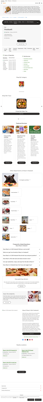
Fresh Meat (13, 201)
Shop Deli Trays (21, 44)
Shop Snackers (21, 41)
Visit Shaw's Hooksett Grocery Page (32, 336)
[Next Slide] (41, 106)
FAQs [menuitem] (25, 48)
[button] (37, 3)
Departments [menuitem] (20, 48)
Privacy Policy (21, 397)
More (38, 22)
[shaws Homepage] (4, 3)
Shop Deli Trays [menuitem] (10, 50)
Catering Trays (27, 62)
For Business (14, 0)
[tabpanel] (21, 106)
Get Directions (7, 38)
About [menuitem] (37, 48)
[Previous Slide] (1, 106)
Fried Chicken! (26, 65)
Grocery (2, 0)
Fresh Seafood (14, 192)
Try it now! (8, 302)
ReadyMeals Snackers (28, 58)
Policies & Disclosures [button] (6, 390)
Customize (14, 397)
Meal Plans (26, 69)
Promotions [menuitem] (29, 48)
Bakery (29, 228)
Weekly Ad (5, 355)
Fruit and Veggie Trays (28, 67)
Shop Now (26, 113)
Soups (25, 71)
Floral (11, 228)
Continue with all (31, 399)
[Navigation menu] (1, 3)
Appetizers (26, 60)
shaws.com (35, 333)
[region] (21, 399)
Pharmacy (9, 0)
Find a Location (22, 372)
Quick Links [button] (4, 386)
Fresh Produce (14, 210)
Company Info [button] (4, 388)
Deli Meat (26, 64)
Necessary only (38, 399)
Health (6, 0)
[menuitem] (6, 22)
